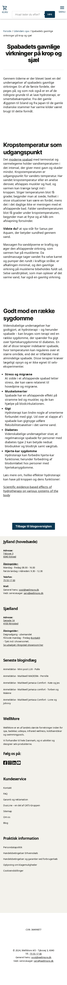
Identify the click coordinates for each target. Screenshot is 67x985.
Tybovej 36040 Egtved (9, 555)
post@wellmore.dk (29, 589)
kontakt (35, 637)
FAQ (5, 793)
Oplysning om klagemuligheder (20, 864)
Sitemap (7, 811)
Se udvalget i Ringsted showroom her (23, 644)
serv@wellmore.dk (33, 593)
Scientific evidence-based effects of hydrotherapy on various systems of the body (30, 491)
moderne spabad (20, 159)
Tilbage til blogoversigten (33, 526)
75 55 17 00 (9, 580)
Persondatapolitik (12, 847)
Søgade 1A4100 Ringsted (10, 622)
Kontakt (7, 787)
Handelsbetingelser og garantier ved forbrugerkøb (30, 858)
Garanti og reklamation (15, 799)
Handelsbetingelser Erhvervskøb (20, 853)
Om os (6, 817)
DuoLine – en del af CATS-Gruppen (21, 805)
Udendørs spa (21, 31)
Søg (49, 14)
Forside (7, 31)
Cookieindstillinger (13, 870)
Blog (5, 822)
